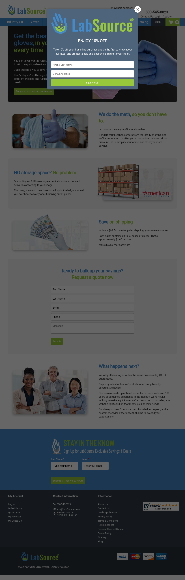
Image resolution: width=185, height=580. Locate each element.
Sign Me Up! (92, 82)
